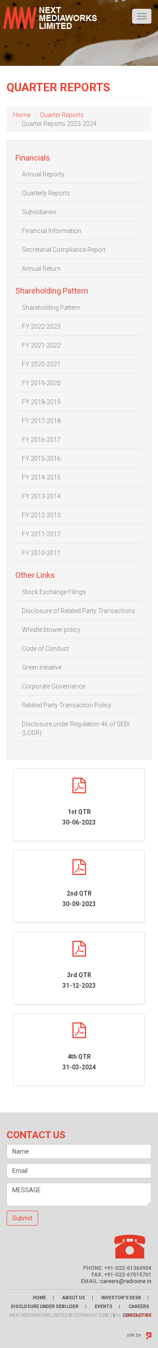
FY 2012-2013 (41, 515)
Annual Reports (43, 174)
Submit (22, 1218)
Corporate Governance (53, 686)
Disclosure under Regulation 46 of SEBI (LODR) (75, 728)
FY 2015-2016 (41, 458)
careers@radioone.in (125, 1281)
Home (21, 114)
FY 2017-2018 (41, 420)
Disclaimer (138, 1315)
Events (103, 1306)
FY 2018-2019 (41, 401)
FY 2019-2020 (41, 383)
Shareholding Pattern (51, 307)
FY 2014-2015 (41, 477)
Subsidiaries (39, 211)
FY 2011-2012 (41, 534)
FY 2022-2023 (41, 326)
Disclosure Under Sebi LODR (45, 1306)
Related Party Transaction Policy (66, 705)
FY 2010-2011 (41, 552)
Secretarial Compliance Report (64, 249)
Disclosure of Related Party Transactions (78, 610)
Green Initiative (41, 667)
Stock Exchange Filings (54, 591)
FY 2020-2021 (41, 364)
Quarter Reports (62, 114)
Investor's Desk (121, 1297)
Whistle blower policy (51, 629)
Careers (139, 1306)
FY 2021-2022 (41, 345)
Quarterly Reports (46, 193)
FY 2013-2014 (41, 496)
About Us (73, 1297)
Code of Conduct (45, 648)
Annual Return (41, 268)
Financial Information (51, 230)
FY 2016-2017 (41, 439)
